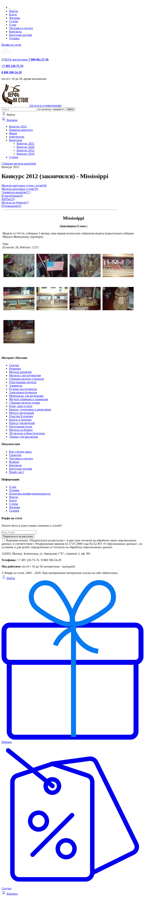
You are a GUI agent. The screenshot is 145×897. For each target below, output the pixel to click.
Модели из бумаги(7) (15, 202)
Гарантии (15, 455)
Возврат (14, 461)
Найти (70, 109)
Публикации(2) (11, 206)
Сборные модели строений (26, 378)
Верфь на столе (11, 44)
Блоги (13, 14)
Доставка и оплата (21, 28)
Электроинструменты (23, 392)
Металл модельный (21, 412)
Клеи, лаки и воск (20, 406)
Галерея (14, 510)
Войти (10, 578)
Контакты (15, 31)
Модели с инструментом (25, 375)
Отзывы (14, 38)
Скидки (14, 365)
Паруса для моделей (22, 423)
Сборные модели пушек (24, 402)
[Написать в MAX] (15, 59)
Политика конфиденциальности (29, 493)
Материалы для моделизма (26, 395)
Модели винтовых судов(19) (20, 188)
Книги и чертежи (20, 419)
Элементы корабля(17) (16, 192)
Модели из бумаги (21, 429)
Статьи (13, 21)
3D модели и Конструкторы (27, 433)
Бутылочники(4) (12, 195)
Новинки (15, 368)
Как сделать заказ (20, 451)
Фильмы (14, 17)
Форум (13, 11)
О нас (12, 24)
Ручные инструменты (23, 389)
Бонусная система (20, 35)
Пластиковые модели (22, 382)
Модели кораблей (20, 372)
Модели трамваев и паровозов (28, 399)
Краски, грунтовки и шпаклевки (30, 409)
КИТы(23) (8, 199)
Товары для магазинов (23, 436)
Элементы (15, 385)
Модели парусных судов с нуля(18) (24, 185)
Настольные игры (20, 426)
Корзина (12, 120)
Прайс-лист (16, 472)
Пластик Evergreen (21, 416)
